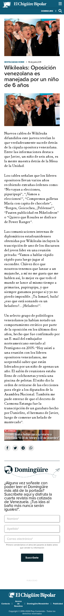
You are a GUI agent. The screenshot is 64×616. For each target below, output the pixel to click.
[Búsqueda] (60, 11)
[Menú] (60, 4)
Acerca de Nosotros (18, 603)
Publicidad (58, 603)
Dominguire (47, 11)
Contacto (5, 603)
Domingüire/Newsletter (38, 603)
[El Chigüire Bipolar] (24, 5)
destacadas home (14, 62)
